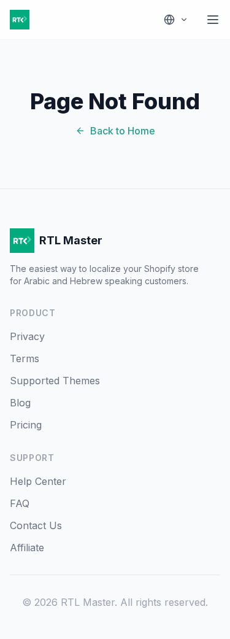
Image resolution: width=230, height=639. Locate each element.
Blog (20, 403)
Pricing (26, 425)
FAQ (19, 503)
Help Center (38, 481)
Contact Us (36, 525)
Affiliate (27, 547)
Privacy (27, 336)
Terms (24, 358)
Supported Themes (55, 380)
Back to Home (122, 131)
